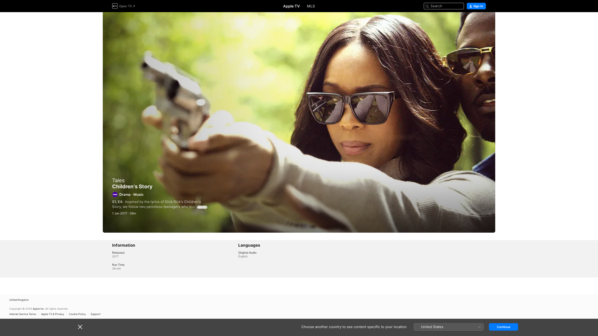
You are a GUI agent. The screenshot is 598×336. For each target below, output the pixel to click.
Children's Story (299, 122)
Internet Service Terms (22, 314)
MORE (202, 207)
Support (95, 314)
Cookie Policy (77, 314)
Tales (118, 180)
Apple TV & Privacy (52, 314)
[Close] (80, 327)
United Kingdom (19, 300)
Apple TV (291, 6)
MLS (311, 6)
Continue (503, 327)
